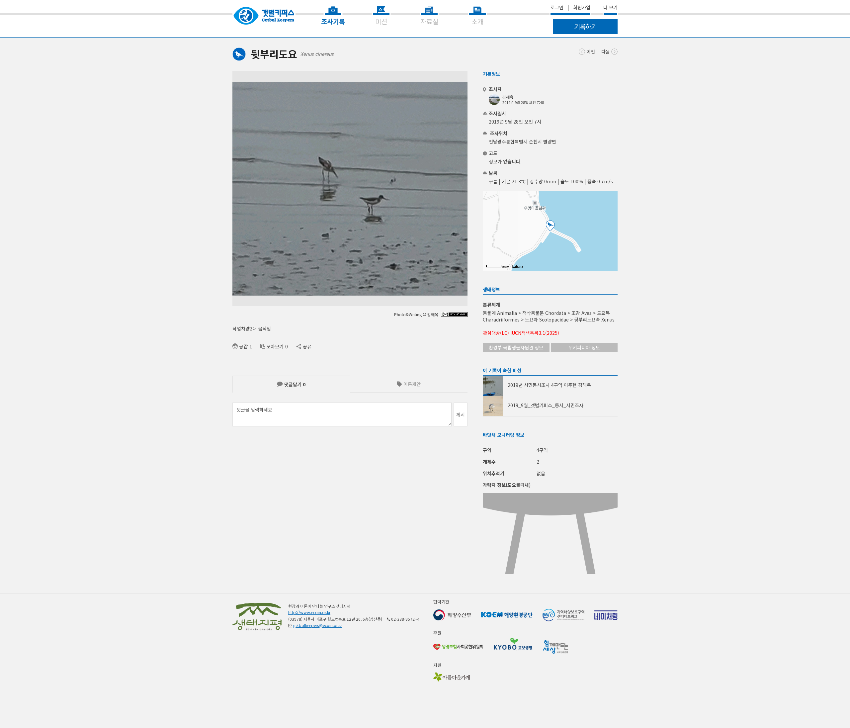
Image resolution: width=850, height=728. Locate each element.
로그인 (557, 7)
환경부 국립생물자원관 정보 (516, 347)
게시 (460, 414)
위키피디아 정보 (584, 347)
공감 (243, 346)
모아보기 (275, 346)
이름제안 (411, 384)
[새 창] (454, 315)
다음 (606, 51)
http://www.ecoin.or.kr (309, 612)
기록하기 (585, 26)
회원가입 (581, 7)
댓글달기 (294, 384)
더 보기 (610, 7)
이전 (590, 51)
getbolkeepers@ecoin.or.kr (317, 625)
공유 (307, 346)
